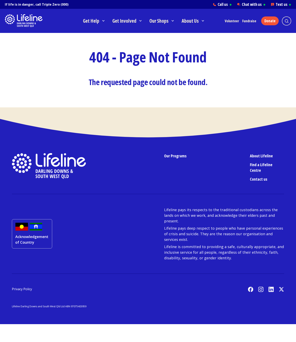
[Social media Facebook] (250, 289)
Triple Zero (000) (55, 4)
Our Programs (175, 156)
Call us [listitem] (225, 4)
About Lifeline (261, 156)
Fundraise (249, 20)
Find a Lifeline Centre (261, 167)
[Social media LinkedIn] (271, 289)
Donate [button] (269, 20)
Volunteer (232, 20)
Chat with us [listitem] (253, 4)
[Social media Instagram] (261, 289)
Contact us (258, 179)
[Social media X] (281, 289)
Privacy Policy (22, 289)
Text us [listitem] (283, 4)
